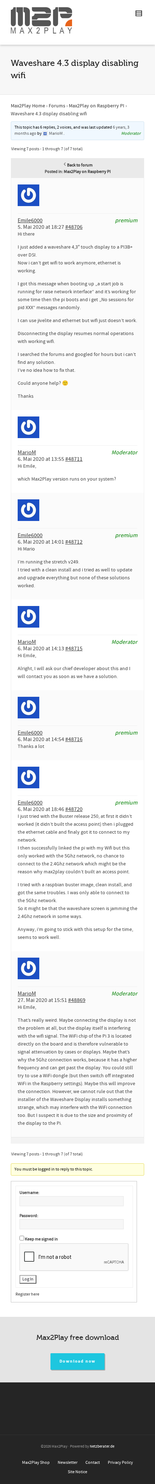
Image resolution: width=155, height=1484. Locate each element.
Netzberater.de (102, 1446)
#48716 (74, 739)
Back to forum (80, 165)
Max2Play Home (28, 106)
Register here (27, 1294)
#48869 (76, 1000)
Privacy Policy (120, 1462)
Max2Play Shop (36, 1462)
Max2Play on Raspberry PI (96, 106)
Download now (77, 1361)
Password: (28, 1215)
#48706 (74, 227)
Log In (28, 1279)
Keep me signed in (41, 1239)
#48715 (74, 648)
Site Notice (77, 1472)
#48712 (74, 541)
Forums (57, 106)
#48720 (74, 809)
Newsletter (68, 1462)
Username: (29, 1192)
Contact (92, 1462)
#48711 (74, 459)
